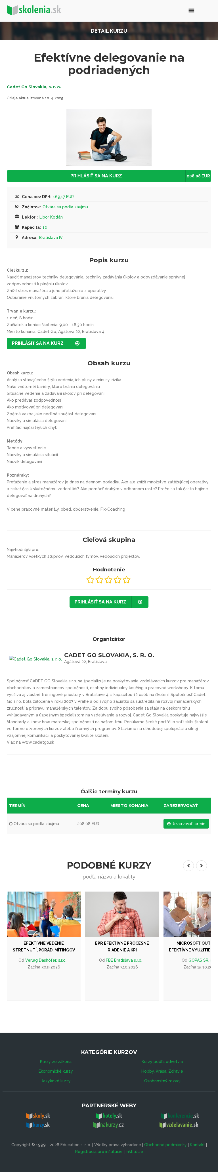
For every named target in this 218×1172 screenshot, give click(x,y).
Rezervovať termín (188, 823)
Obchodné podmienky (165, 1144)
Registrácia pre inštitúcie (99, 1151)
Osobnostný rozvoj (162, 1081)
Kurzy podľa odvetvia (162, 1061)
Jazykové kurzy (56, 1081)
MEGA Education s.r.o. (129, 960)
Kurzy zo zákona (56, 1061)
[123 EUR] (49, 914)
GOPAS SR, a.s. (51, 960)
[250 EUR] (127, 914)
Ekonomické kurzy (56, 1071)
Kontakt (197, 1144)
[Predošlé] (188, 865)
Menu (179, 9)
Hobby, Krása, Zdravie (162, 1071)
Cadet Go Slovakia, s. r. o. (34, 86)
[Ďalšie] (201, 865)
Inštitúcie (134, 1151)
